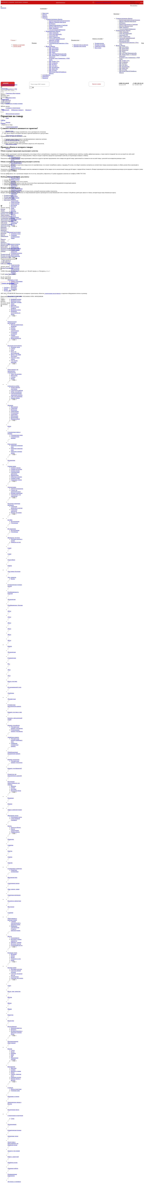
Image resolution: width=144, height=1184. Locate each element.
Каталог (3, 209)
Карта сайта (4, 247)
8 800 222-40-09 (124, 83)
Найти (2, 299)
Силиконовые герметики (8, 218)
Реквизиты (4, 228)
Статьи (3, 241)
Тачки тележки (5, 215)
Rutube (6, 289)
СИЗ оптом (4, 222)
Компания (3, 227)
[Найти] (30, 87)
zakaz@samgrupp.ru (60, 2)
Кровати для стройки (7, 213)
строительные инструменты (52, 293)
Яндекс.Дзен (7, 290)
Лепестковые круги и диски (9, 219)
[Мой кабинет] (1, 108)
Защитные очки (5, 225)
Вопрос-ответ (4, 245)
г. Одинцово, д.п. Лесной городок (103, 2)
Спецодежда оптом (6, 224)
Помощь (3, 251)
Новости (3, 239)
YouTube (6, 287)
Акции (3, 210)
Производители (5, 244)
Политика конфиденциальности (10, 248)
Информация (4, 236)
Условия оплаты (5, 254)
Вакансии (3, 230)
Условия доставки (6, 256)
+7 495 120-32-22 (138, 83)
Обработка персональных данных (10, 250)
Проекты (3, 242)
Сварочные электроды (7, 221)
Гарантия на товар (6, 257)
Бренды (3, 234)
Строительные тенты (7, 212)
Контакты (3, 233)
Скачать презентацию (8, 283)
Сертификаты (4, 231)
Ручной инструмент (6, 216)
